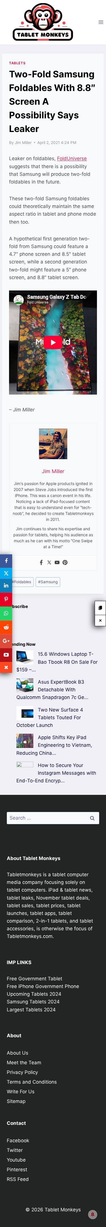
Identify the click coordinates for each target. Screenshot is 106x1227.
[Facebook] (41, 563)
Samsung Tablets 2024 (33, 1002)
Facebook (18, 1140)
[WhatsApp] (6, 613)
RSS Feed (18, 1179)
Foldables (21, 582)
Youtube (16, 1160)
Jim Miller (23, 142)
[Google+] (6, 641)
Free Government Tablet (34, 978)
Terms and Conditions (32, 1082)
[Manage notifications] (92, 1214)
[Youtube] (57, 563)
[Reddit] (6, 627)
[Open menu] (101, 22)
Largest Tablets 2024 (31, 1009)
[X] (6, 573)
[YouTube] (6, 655)
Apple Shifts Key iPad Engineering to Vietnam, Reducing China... (54, 745)
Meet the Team (24, 1062)
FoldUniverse (72, 158)
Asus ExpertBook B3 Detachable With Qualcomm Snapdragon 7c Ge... (52, 689)
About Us (17, 1053)
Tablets (17, 63)
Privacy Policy (22, 1072)
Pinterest (17, 1169)
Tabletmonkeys (24, 874)
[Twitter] (49, 563)
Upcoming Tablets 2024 (34, 994)
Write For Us (20, 1091)
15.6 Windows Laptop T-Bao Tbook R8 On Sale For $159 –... (57, 661)
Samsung (48, 582)
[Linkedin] (6, 586)
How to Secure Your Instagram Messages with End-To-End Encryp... (56, 772)
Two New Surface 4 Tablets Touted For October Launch (49, 717)
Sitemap (16, 1101)
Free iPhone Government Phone (43, 986)
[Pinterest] (65, 563)
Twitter (15, 1150)
